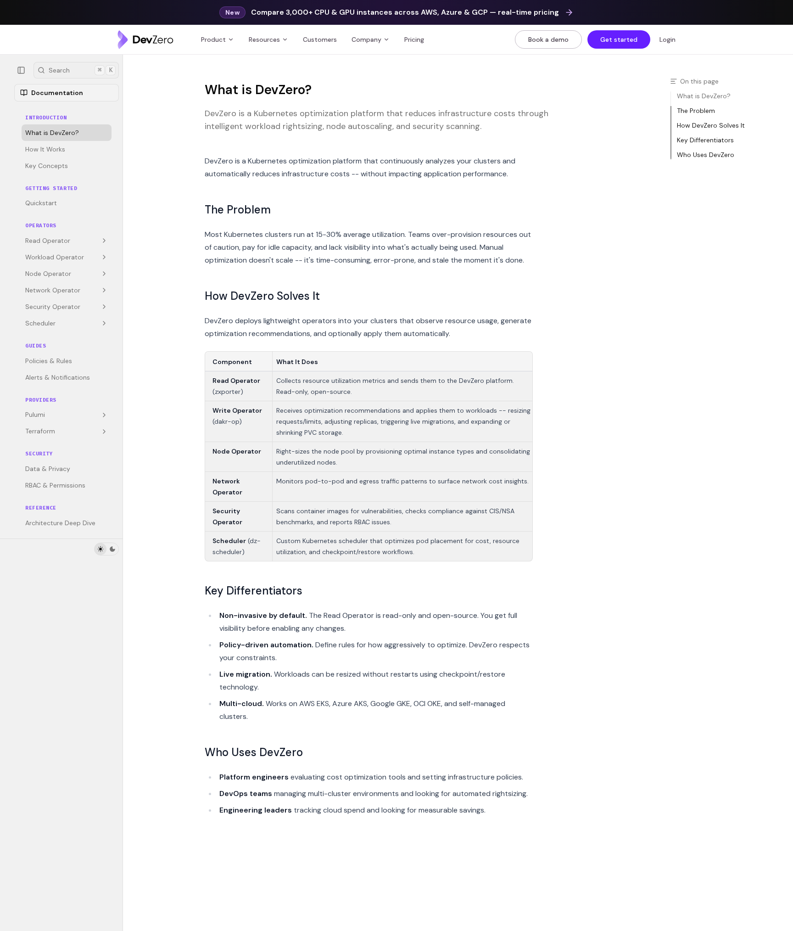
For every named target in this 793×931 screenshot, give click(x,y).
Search (80, 70)
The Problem (238, 209)
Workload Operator (54, 257)
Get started (618, 39)
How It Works (45, 149)
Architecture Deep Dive (60, 523)
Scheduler (40, 323)
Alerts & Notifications (57, 377)
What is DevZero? (52, 133)
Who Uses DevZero (254, 752)
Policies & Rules (48, 361)
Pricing (414, 39)
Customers (320, 39)
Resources (264, 39)
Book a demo (548, 39)
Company (366, 39)
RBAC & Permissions (55, 485)
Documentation (57, 93)
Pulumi (35, 415)
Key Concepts (46, 166)
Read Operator (47, 240)
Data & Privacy (47, 469)
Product (213, 39)
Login (667, 39)
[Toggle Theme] (106, 549)
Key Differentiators (253, 590)
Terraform (40, 431)
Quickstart (41, 203)
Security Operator (52, 307)
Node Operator (48, 273)
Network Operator (52, 290)
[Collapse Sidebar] (21, 70)
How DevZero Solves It (262, 296)
